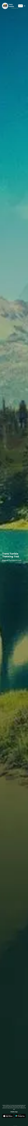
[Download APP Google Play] (20, 1116)
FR (21, 6)
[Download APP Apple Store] (7, 1116)
